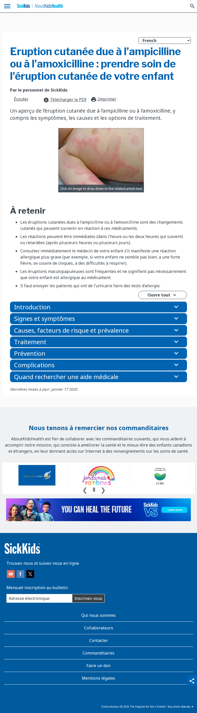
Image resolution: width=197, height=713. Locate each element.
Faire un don (98, 665)
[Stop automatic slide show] (94, 489)
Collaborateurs (98, 628)
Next (103, 489)
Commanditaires (98, 653)
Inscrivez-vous (88, 598)
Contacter (98, 640)
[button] (98, 307)
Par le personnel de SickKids (38, 90)
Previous (85, 489)
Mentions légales (98, 678)
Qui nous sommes (98, 615)
